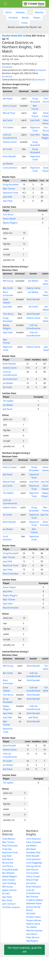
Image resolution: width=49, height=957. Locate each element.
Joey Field (35, 120)
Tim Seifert (8, 127)
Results (25, 17)
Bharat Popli (9, 113)
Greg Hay (6, 849)
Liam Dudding (9, 883)
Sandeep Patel (33, 852)
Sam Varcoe (32, 869)
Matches (39, 12)
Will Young (8, 280)
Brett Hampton (33, 886)
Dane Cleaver (9, 218)
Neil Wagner (32, 940)
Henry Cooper (10, 105)
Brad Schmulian (10, 573)
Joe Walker (8, 163)
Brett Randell (9, 156)
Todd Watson (8, 838)
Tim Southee (32, 873)
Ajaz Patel (7, 200)
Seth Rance (7, 859)
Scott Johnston (10, 167)
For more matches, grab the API (24, 949)
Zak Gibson (31, 934)
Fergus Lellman (33, 920)
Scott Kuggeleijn (34, 862)
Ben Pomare (32, 896)
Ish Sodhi (7, 149)
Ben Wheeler (8, 873)
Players (36, 17)
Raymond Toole (10, 192)
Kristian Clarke (33, 916)
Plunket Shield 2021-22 (13, 35)
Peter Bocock (32, 937)
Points (24, 22)
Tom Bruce (8, 214)
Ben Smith (8, 288)
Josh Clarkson (9, 903)
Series (8, 12)
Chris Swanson (33, 838)
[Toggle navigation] (5, 3)
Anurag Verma (33, 866)
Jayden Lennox (9, 890)
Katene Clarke (10, 141)
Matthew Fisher (34, 903)
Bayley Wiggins (10, 222)
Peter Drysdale (33, 842)
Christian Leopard (11, 907)
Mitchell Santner (34, 930)
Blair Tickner (9, 188)
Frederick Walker (34, 900)
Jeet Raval (7, 98)
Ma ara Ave (7, 862)
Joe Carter (8, 120)
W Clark (6, 893)
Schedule (20, 12)
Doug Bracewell (10, 184)
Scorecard (7, 67)
